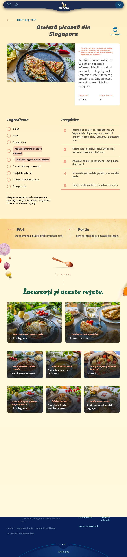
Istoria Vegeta (85, 517)
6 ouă (16, 129)
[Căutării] (16, 5)
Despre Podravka (25, 528)
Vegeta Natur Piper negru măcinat (27, 151)
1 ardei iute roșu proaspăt (27, 166)
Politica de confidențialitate (20, 533)
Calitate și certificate (105, 518)
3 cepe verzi (19, 142)
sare (15, 136)
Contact (11, 528)
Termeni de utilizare (45, 528)
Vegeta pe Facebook (88, 526)
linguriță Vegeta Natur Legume (32, 160)
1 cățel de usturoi (22, 173)
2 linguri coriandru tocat (26, 180)
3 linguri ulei (19, 186)
